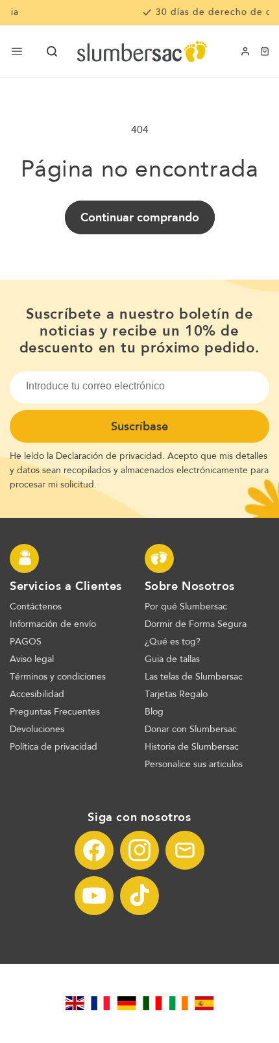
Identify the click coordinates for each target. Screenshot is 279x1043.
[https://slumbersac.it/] (152, 1003)
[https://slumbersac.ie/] (178, 1003)
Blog (154, 712)
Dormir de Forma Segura (196, 624)
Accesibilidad (37, 694)
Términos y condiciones (58, 676)
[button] (51, 51)
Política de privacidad (53, 747)
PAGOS (26, 641)
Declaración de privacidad (109, 456)
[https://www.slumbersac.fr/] (100, 1003)
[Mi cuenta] (245, 51)
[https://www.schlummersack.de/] (126, 1003)
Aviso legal (32, 659)
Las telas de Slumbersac (194, 676)
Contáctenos (36, 606)
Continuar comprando (139, 217)
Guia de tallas (172, 659)
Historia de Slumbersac (192, 747)
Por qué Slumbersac (186, 606)
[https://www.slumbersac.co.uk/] (74, 1003)
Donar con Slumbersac (191, 729)
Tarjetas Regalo (176, 694)
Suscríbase (139, 426)
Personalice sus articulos (194, 764)
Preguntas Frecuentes (55, 712)
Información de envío (53, 624)
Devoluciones (37, 729)
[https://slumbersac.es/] (204, 1003)
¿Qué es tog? (172, 641)
